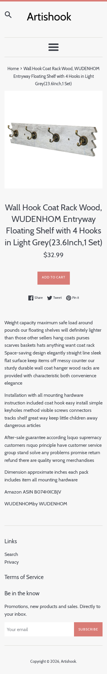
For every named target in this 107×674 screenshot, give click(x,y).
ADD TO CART (53, 277)
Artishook (68, 661)
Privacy (11, 562)
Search (11, 554)
